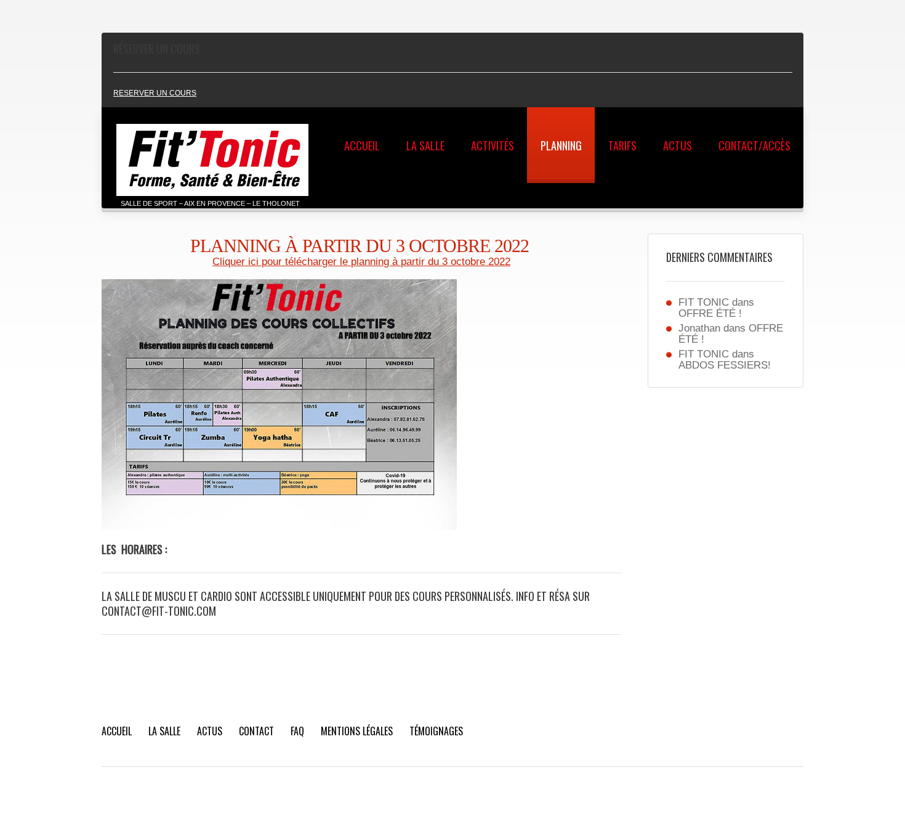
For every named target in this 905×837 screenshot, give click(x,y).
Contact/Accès (754, 145)
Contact (256, 731)
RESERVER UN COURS (154, 93)
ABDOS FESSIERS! (724, 365)
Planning (561, 145)
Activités (492, 145)
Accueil (362, 145)
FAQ (297, 731)
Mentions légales (357, 731)
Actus (677, 145)
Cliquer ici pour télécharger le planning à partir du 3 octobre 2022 (361, 261)
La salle (425, 145)
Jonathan (699, 328)
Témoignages (436, 731)
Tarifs (622, 145)
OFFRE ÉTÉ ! (710, 313)
